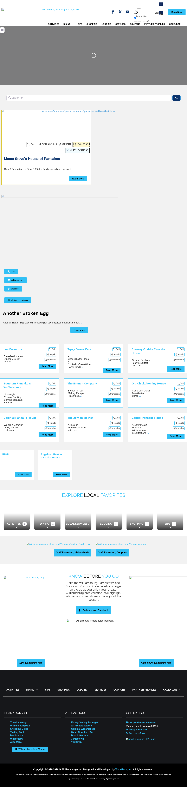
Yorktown (76, 742)
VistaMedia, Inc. (124, 769)
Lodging (106, 24)
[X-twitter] (120, 12)
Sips (80, 24)
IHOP (5, 454)
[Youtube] (127, 12)
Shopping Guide (19, 729)
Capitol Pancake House (147, 417)
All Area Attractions (81, 725)
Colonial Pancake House (20, 417)
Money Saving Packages (84, 722)
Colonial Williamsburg (83, 729)
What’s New (16, 739)
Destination (16, 735)
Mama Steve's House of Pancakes (32, 159)
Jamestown (77, 739)
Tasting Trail (17, 732)
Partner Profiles (154, 24)
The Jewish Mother (80, 417)
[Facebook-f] (113, 12)
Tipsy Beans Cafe (79, 349)
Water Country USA (82, 732)
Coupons (135, 24)
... (72, 169)
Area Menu (16, 742)
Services (120, 24)
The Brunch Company (82, 383)
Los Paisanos (13, 349)
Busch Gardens (80, 735)
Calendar (175, 24)
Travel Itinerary (18, 722)
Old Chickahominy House (149, 383)
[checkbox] (148, 19)
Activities (53, 24)
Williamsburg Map (20, 725)
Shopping (91, 24)
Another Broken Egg (26, 313)
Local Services (77, 523)
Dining (67, 24)
